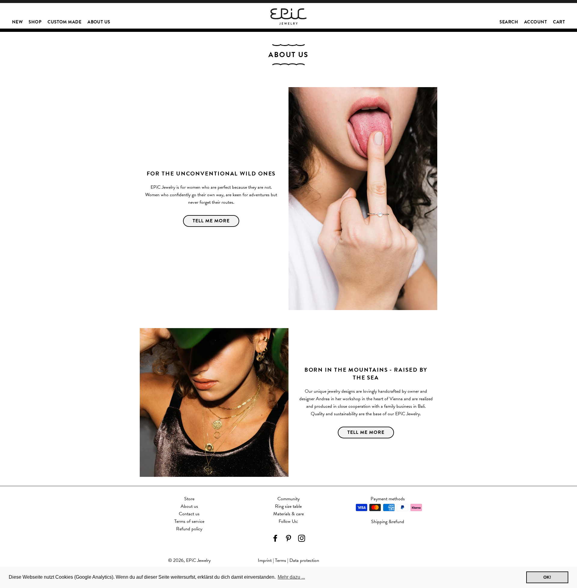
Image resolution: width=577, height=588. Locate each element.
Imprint (265, 560)
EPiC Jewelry (198, 560)
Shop (35, 22)
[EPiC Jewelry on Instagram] (302, 539)
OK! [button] (547, 577)
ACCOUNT (535, 22)
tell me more (211, 220)
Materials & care (288, 513)
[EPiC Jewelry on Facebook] (275, 539)
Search (508, 22)
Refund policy (189, 528)
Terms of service (189, 521)
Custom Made (64, 22)
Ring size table (288, 506)
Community (288, 498)
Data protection (304, 560)
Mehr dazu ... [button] (291, 577)
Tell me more (365, 432)
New (17, 22)
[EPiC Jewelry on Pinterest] (288, 539)
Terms (280, 560)
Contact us (189, 513)
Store (189, 498)
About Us (98, 22)
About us (189, 506)
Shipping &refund (387, 521)
